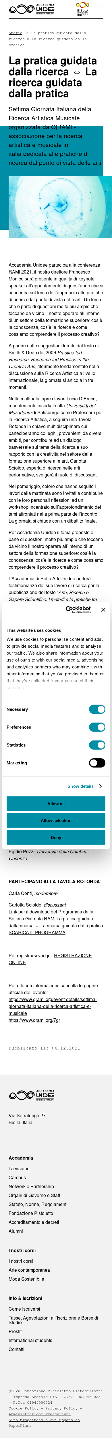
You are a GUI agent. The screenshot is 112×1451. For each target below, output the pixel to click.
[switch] (97, 727)
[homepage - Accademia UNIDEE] (32, 1096)
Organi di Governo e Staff (34, 1195)
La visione (19, 1168)
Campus (17, 1177)
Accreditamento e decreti (34, 1222)
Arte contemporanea (29, 1270)
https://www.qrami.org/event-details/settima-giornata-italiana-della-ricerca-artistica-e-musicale (53, 1006)
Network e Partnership (31, 1186)
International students (30, 1340)
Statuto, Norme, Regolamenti (38, 1204)
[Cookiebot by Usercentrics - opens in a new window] (68, 610)
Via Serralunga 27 (27, 1115)
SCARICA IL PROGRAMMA (37, 932)
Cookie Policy (23, 1408)
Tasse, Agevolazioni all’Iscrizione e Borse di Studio (53, 1320)
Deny (56, 837)
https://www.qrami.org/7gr (34, 1020)
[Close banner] (103, 610)
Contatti (16, 1349)
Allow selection (56, 820)
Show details (80, 786)
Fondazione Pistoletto (31, 1213)
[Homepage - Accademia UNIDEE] (32, 9)
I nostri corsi (21, 1261)
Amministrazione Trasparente (40, 1414)
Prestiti (16, 1331)
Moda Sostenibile (26, 1279)
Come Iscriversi (24, 1309)
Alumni (16, 1231)
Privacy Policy (61, 1408)
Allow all (56, 803)
